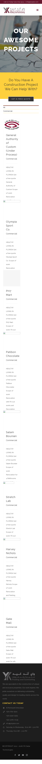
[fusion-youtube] (23, 755)
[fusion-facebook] (15, 755)
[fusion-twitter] (19, 755)
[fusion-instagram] (27, 755)
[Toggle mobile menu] (38, 10)
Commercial (7, 111)
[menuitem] (21, 107)
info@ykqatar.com (32, 2)
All (4, 107)
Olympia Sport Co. (11, 225)
